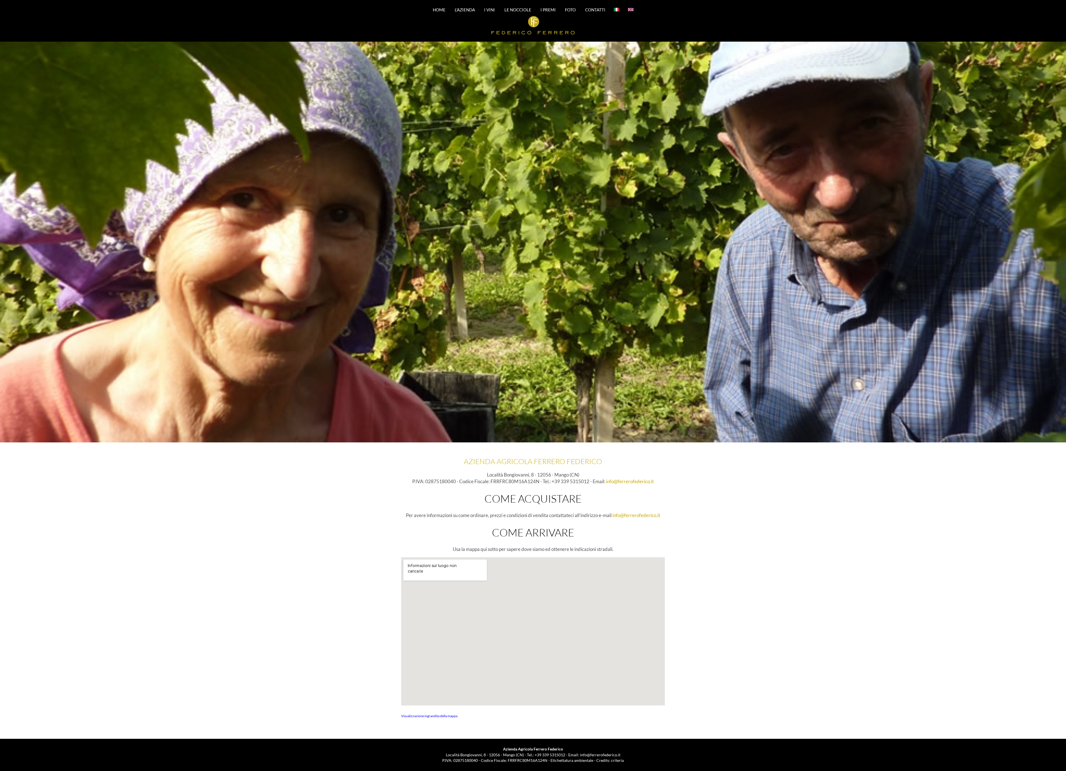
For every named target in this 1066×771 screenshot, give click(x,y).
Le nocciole (517, 9)
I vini (489, 9)
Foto (570, 9)
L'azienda (465, 9)
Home (439, 9)
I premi (548, 9)
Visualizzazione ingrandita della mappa (429, 716)
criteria (617, 760)
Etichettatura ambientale (571, 760)
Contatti (595, 9)
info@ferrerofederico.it (630, 481)
